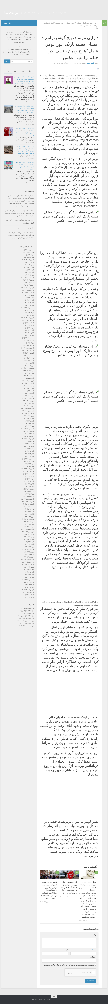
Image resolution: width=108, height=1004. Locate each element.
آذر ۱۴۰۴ (31, 265)
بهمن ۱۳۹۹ (30, 411)
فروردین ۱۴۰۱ (29, 375)
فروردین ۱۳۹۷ (29, 496)
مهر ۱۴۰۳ (31, 300)
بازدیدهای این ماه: (28, 615)
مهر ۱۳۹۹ (31, 421)
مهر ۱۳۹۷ (31, 481)
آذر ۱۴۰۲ (31, 325)
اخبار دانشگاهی (30, 76)
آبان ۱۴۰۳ (31, 297)
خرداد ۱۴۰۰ (30, 401)
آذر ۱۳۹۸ (31, 446)
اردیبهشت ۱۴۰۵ (29, 255)
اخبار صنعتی (30, 78)
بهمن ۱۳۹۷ (30, 471)
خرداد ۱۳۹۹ (30, 431)
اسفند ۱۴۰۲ (30, 318)
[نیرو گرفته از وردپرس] (44, 994)
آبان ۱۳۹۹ (31, 418)
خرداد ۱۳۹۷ (30, 491)
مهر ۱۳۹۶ (31, 511)
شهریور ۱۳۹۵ (29, 544)
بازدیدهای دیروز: (28, 608)
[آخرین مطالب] (8, 66)
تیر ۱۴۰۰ (31, 398)
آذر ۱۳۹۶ (31, 506)
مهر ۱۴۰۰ (31, 391)
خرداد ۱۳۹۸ (30, 461)
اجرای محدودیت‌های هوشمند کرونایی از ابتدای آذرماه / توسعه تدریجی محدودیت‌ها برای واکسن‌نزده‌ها (69, 882)
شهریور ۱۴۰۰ (29, 393)
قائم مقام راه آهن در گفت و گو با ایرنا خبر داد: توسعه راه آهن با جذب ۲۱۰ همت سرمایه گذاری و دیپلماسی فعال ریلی (19, 207)
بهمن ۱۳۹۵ (30, 532)
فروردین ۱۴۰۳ (29, 315)
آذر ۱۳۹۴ (31, 567)
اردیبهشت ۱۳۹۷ (29, 494)
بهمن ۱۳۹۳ (30, 592)
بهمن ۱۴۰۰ (30, 380)
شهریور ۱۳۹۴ (29, 574)
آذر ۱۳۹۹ (31, 416)
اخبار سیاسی (59, 18)
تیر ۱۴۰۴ (31, 277)
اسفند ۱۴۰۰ (30, 378)
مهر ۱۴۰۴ (31, 270)
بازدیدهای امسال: (28, 618)
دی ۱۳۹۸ (31, 443)
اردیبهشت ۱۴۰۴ (29, 282)
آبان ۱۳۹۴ (31, 569)
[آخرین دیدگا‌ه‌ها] (22, 66)
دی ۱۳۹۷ (31, 474)
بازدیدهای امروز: (28, 603)
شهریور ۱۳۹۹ (29, 423)
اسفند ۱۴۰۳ (30, 287)
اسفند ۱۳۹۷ (30, 469)
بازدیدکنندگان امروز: (27, 605)
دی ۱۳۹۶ (31, 504)
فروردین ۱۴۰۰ (29, 406)
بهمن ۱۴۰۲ (30, 320)
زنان (95, 20)
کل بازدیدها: (30, 620)
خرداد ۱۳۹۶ (30, 521)
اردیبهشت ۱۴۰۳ (29, 312)
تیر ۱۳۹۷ (31, 489)
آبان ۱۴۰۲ (31, 328)
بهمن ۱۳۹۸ (30, 441)
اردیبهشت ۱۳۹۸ (29, 464)
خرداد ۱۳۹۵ (30, 552)
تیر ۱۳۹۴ (31, 579)
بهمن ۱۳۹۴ (30, 562)
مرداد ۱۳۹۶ (30, 516)
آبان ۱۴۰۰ (31, 388)
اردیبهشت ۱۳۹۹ (29, 433)
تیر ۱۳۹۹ (31, 428)
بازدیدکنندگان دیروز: (27, 610)
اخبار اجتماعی (92, 18)
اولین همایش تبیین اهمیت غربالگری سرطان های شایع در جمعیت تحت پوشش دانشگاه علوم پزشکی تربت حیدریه (25, 170)
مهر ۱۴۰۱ (31, 360)
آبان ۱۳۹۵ (31, 539)
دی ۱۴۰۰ (31, 383)
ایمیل (94, 944)
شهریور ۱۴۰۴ (29, 272)
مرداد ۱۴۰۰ (30, 396)
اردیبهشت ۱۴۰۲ (29, 343)
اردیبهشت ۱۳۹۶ (29, 524)
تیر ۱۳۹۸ (31, 459)
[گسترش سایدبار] (104, 18)
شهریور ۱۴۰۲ (29, 333)
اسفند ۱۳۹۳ (30, 589)
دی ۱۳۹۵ (31, 534)
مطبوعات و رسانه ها (85, 20)
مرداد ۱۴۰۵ (30, 247)
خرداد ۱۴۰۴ (30, 280)
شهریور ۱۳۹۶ (29, 514)
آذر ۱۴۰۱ (31, 355)
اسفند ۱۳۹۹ (30, 408)
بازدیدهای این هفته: (27, 613)
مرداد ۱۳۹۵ (30, 547)
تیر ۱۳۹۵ (31, 549)
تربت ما (11, 7)
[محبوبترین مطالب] (15, 66)
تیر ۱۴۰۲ (31, 338)
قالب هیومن (30, 994)
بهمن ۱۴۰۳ (30, 290)
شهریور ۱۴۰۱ (29, 363)
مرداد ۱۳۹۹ (30, 426)
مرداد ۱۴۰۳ (30, 305)
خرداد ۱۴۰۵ (30, 252)
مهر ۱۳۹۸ (31, 451)
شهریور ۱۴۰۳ (29, 302)
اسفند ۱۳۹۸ (30, 438)
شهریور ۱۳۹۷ (29, 484)
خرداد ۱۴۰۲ (30, 340)
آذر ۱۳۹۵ (31, 537)
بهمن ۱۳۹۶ (30, 501)
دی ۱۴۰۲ (31, 323)
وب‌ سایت (93, 952)
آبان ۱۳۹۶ (31, 509)
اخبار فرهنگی (49, 18)
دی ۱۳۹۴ (31, 564)
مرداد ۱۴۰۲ (30, 335)
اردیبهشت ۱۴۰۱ (29, 373)
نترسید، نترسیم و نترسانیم (25, 150)
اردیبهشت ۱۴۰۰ (29, 403)
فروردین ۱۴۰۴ (29, 285)
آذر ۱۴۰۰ (31, 385)
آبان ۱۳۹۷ (31, 479)
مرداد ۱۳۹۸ (30, 456)
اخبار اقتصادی (81, 18)
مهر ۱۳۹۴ (31, 572)
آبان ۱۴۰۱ (31, 358)
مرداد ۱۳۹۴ (30, 577)
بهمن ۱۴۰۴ (30, 260)
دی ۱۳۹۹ (31, 413)
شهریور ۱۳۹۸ (29, 453)
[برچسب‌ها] (30, 66)
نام (66, 944)
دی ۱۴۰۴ (31, 262)
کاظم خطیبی (90, 58)
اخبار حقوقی (70, 18)
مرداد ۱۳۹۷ (30, 486)
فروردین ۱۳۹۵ (29, 557)
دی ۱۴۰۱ (31, 353)
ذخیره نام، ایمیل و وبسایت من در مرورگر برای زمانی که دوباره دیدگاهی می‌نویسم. (69, 960)
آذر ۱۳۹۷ (31, 476)
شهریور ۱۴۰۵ (29, 244)
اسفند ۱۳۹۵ (30, 529)
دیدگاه (94, 930)
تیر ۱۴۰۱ (31, 368)
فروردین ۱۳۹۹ (29, 436)
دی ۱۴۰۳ (31, 292)
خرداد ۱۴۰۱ (30, 370)
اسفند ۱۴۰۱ (30, 348)
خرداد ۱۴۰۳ (30, 310)
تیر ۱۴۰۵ (31, 250)
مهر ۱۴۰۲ (31, 330)
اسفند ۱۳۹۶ (30, 499)
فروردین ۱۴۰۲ (29, 345)
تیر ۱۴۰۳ (31, 307)
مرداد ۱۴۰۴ (30, 275)
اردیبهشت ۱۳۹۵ (29, 554)
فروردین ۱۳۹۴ (29, 587)
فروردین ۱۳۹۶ (29, 526)
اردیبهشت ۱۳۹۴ (29, 584)
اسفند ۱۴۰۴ (30, 257)
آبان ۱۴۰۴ (31, 267)
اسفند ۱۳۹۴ (30, 559)
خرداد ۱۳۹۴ (30, 582)
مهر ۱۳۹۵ (31, 542)
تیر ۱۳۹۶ (31, 519)
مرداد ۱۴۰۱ (30, 365)
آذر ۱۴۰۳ (31, 295)
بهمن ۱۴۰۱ (30, 350)
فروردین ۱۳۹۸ (29, 466)
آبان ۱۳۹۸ (31, 448)
